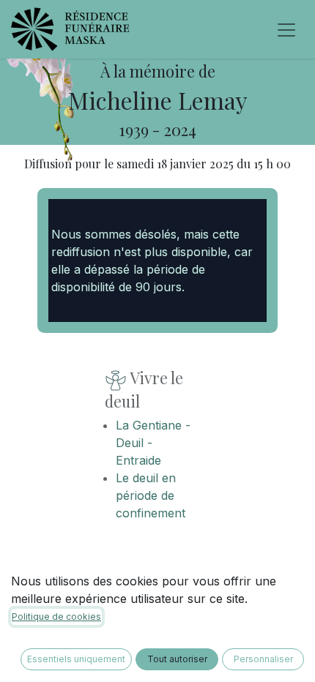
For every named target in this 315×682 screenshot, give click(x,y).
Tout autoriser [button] (177, 658)
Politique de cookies (56, 616)
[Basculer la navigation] (286, 29)
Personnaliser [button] (263, 658)
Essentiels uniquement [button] (76, 658)
